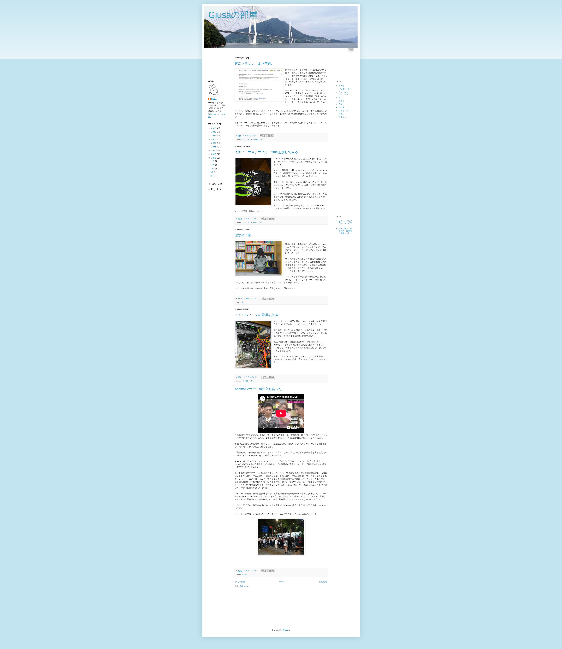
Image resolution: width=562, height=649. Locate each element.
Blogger (286, 630)
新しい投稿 (240, 582)
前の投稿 (323, 582)
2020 (213, 150)
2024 (213, 136)
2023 (213, 139)
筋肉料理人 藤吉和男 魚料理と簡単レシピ (345, 230)
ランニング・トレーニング (252, 140)
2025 (213, 132)
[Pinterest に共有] (272, 135)
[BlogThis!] (263, 135)
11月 (212, 165)
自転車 (341, 107)
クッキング (343, 111)
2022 (213, 143)
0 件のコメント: (249, 136)
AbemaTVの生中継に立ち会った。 (260, 389)
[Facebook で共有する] (269, 135)
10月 (212, 169)
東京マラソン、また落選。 (254, 63)
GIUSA (213, 99)
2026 (213, 128)
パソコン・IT (247, 381)
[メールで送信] (261, 135)
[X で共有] (266, 135)
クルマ (341, 101)
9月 (212, 172)
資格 (340, 104)
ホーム (282, 582)
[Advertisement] (217, 66)
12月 (212, 161)
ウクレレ (342, 117)
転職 (340, 114)
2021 (213, 147)
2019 (213, 154)
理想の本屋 (243, 235)
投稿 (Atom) (244, 586)
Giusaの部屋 (233, 15)
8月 (212, 176)
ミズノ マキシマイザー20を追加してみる (266, 152)
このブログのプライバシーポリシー (345, 223)
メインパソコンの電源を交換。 (258, 315)
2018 (213, 158)
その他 (244, 574)
